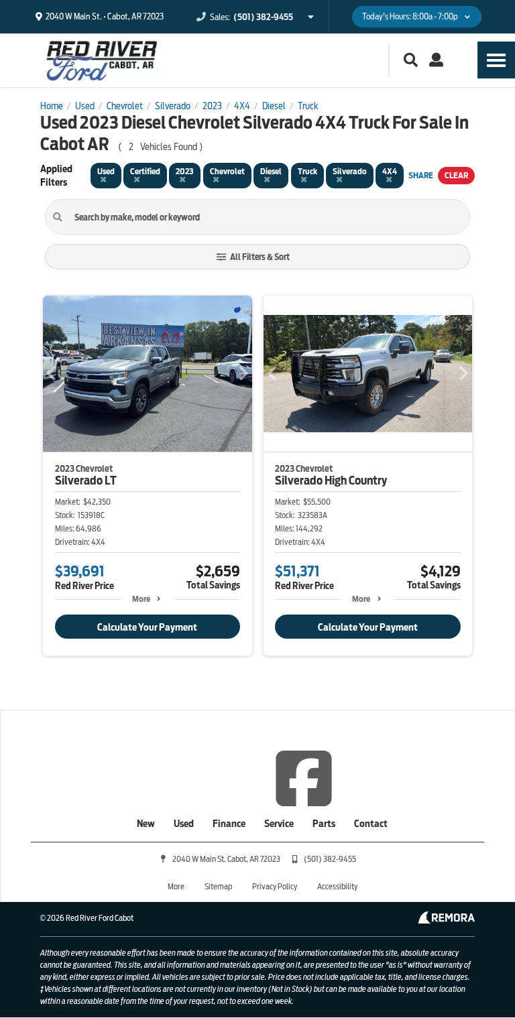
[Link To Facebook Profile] (303, 777)
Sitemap (218, 886)
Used (184, 823)
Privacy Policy (274, 886)
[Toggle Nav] (496, 60)
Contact (371, 823)
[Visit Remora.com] (446, 920)
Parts (323, 823)
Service (279, 823)
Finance (229, 823)
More (141, 599)
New (146, 823)
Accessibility (337, 886)
